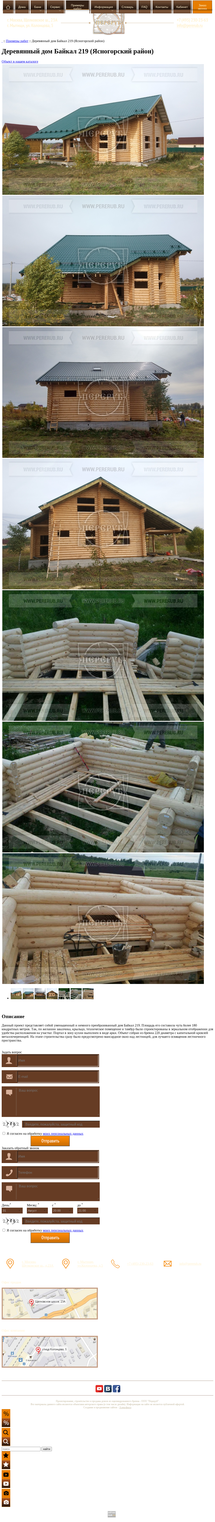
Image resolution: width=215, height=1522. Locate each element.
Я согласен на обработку (44, 1133)
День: (6, 1205)
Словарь (127, 7)
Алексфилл (125, 1407)
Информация (103, 7)
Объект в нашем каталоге (20, 61)
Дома (22, 7)
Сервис (55, 7)
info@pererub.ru (190, 1263)
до (80, 1205)
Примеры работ (77, 7)
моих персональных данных (63, 1133)
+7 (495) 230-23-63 (140, 1263)
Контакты (162, 7)
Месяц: (33, 1205)
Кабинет (182, 7)
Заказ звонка (202, 7)
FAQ (144, 7)
